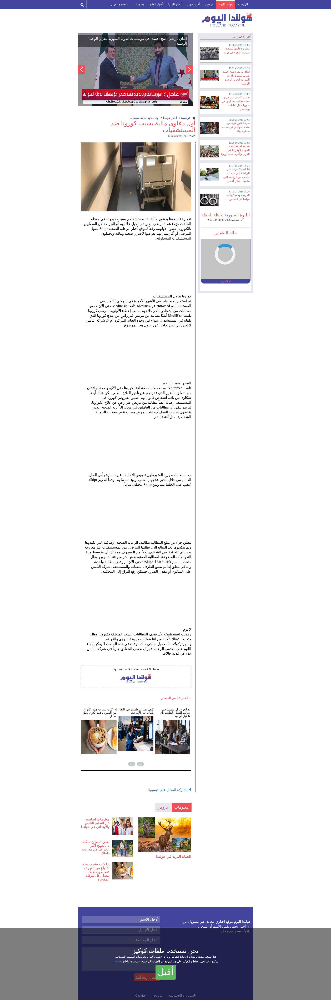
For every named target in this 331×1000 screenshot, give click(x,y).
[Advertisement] (137, 265)
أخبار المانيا (174, 4)
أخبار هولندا (170, 118)
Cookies (117, 961)
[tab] (225, 52)
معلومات (139, 4)
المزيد (224, 281)
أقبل (165, 972)
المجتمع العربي (119, 4)
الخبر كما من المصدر (175, 698)
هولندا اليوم (226, 4)
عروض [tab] (163, 807)
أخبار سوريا (193, 4)
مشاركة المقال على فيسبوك (168, 790)
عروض (209, 4)
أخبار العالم (156, 4)
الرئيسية (243, 4)
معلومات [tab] (181, 807)
